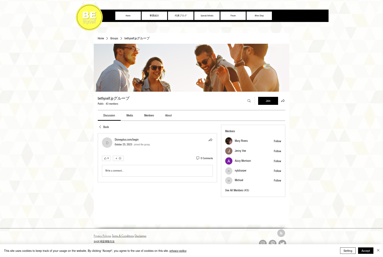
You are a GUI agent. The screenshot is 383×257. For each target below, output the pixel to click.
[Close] (378, 250)
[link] (109, 115)
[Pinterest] (272, 244)
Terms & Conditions (123, 236)
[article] (157, 157)
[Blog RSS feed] (281, 233)
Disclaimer (140, 236)
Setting (348, 251)
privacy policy (178, 251)
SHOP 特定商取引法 (104, 241)
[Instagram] (263, 244)
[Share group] (282, 100)
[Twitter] (282, 244)
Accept (365, 251)
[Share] (210, 139)
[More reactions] (118, 158)
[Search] (249, 101)
